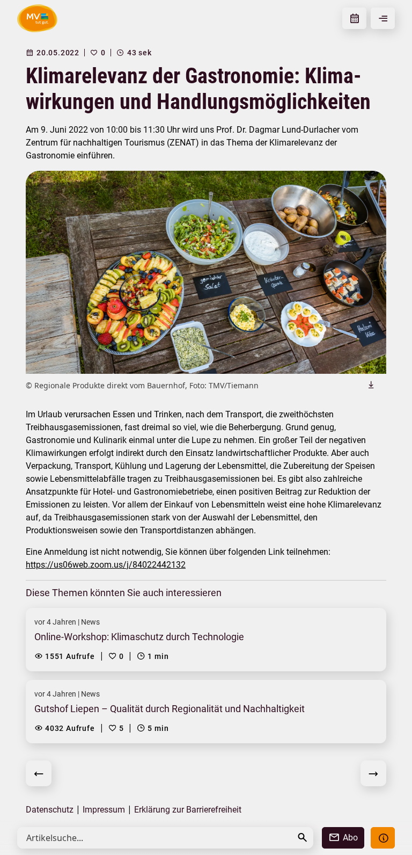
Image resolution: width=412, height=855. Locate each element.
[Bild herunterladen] (371, 384)
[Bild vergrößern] (206, 272)
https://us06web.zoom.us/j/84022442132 (106, 565)
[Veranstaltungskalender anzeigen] (354, 18)
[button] (302, 837)
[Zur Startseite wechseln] (37, 18)
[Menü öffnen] (383, 18)
